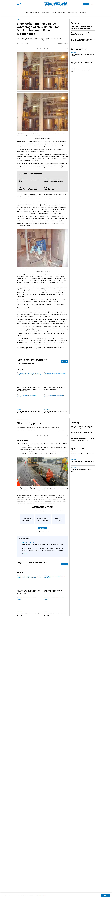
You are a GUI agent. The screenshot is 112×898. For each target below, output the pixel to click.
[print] (67, 48)
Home (18, 19)
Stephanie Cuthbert (22, 431)
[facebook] (37, 48)
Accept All (106, 895)
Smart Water (82, 12)
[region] (56, 895)
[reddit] (44, 48)
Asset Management (72, 12)
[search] (20, 4)
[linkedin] (40, 48)
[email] (47, 48)
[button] (18, 4)
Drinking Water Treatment (33, 12)
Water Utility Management (49, 12)
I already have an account (42, 531)
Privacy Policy (42, 894)
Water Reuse (61, 12)
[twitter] (42, 48)
